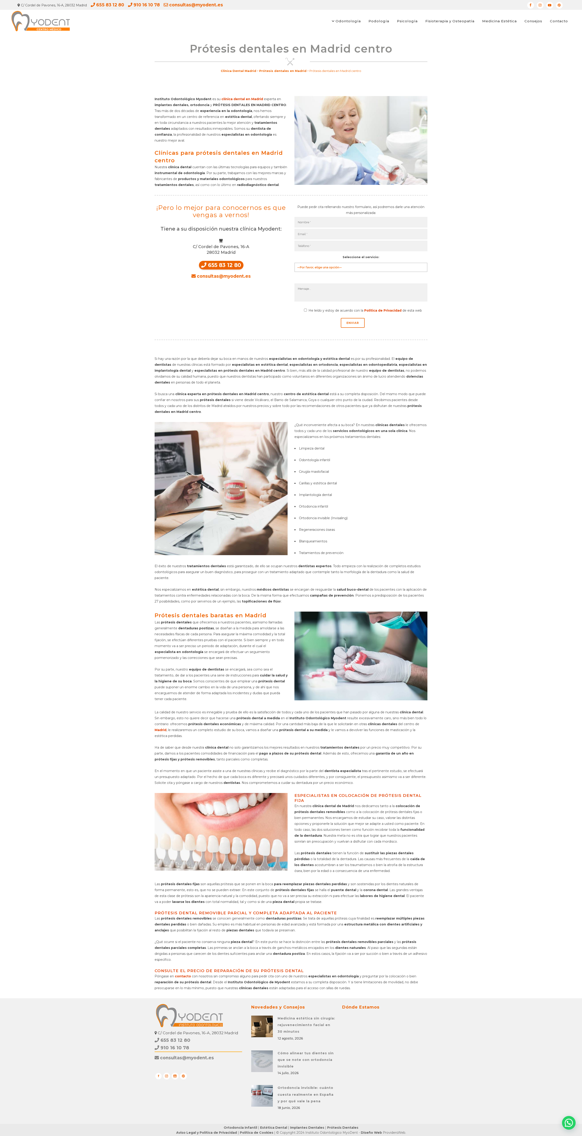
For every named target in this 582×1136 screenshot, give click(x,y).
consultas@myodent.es (195, 5)
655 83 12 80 (109, 5)
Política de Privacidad (382, 310)
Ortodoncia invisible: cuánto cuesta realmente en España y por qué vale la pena (306, 1094)
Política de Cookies (256, 1133)
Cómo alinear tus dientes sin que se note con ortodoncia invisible (306, 1060)
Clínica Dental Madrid (238, 71)
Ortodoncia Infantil (240, 1128)
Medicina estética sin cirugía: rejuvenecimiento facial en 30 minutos (306, 1025)
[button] (569, 1123)
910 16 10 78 (146, 5)
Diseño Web (371, 1133)
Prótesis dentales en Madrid (282, 71)
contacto (183, 976)
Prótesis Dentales (342, 1128)
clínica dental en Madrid (242, 99)
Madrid (160, 730)
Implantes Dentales (307, 1128)
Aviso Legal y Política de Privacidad (206, 1133)
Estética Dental (273, 1128)
